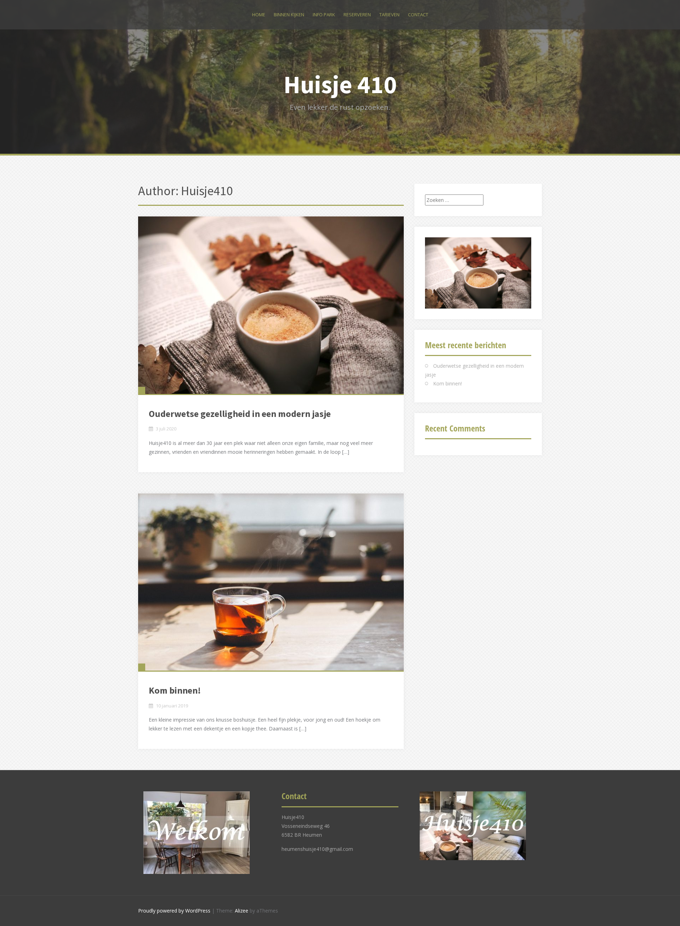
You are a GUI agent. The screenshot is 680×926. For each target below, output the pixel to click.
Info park (324, 14)
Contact (418, 14)
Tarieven (389, 14)
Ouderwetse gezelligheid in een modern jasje (240, 413)
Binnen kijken (289, 14)
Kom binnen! (175, 690)
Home (258, 14)
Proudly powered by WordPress (174, 910)
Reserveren (357, 14)
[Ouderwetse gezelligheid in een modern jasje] (271, 305)
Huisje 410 (340, 84)
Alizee (241, 910)
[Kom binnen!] (271, 582)
